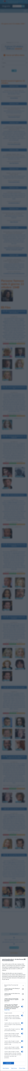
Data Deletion (6, 1068)
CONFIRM (8, 1063)
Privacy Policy (22, 1068)
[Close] (25, 959)
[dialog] (14, 1014)
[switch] (22, 989)
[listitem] (14, 985)
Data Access (14, 1068)
